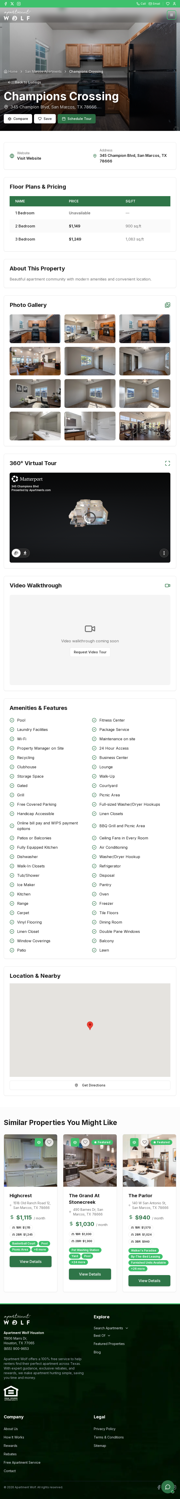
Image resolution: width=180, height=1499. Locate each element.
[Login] (174, 4)
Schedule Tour (79, 119)
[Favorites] (168, 4)
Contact (10, 1471)
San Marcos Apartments (43, 71)
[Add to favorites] (49, 1142)
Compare (20, 119)
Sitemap (100, 1446)
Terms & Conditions (109, 1437)
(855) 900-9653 (16, 1349)
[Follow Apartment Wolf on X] (12, 4)
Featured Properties (109, 1344)
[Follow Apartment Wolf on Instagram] (19, 4)
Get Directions (93, 1085)
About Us (11, 1429)
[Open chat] (167, 1486)
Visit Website (29, 158)
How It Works (14, 1437)
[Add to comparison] (39, 1142)
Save (48, 119)
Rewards (10, 1446)
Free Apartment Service (22, 1462)
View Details (30, 1261)
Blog (97, 1352)
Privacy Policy (105, 1429)
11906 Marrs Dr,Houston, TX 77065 (19, 1340)
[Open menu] (171, 15)
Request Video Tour (90, 652)
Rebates (10, 1454)
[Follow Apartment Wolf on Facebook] (6, 4)
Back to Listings (28, 82)
